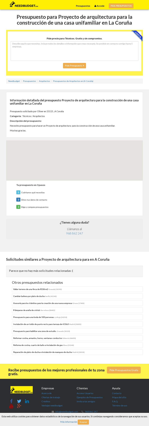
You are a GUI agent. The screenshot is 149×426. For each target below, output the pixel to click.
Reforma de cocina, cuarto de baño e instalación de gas (43, 345)
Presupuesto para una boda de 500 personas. (40, 317)
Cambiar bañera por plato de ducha (35, 296)
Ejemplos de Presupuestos (90, 397)
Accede (100, 6)
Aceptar (83, 422)
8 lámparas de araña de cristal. (34, 310)
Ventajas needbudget (52, 405)
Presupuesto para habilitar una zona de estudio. (41, 331)
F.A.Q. (115, 401)
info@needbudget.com (66, 411)
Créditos (45, 401)
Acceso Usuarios (85, 393)
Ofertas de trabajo (50, 397)
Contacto (116, 393)
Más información (68, 421)
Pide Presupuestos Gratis (123, 370)
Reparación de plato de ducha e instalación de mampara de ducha (49, 352)
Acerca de (46, 393)
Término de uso (119, 405)
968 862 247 (74, 233)
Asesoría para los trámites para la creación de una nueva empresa (48, 303)
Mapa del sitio (119, 397)
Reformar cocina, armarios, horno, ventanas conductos (44, 338)
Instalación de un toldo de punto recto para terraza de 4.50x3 (47, 324)
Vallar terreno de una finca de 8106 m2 (37, 289)
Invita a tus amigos (86, 401)
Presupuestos (83, 6)
